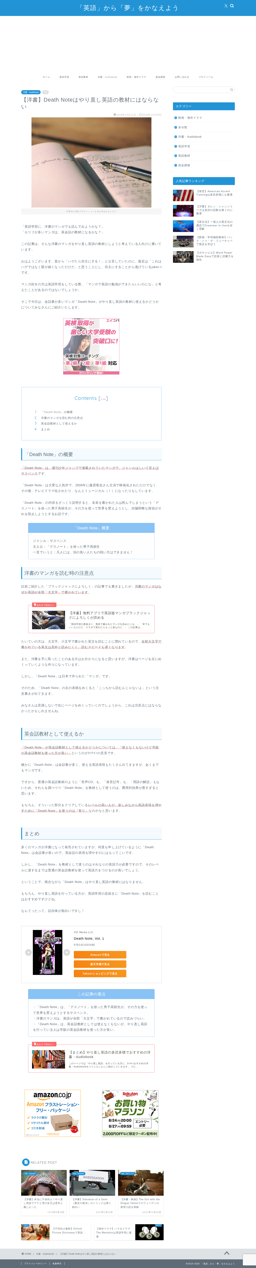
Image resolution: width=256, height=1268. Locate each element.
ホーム (46, 77)
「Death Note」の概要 (57, 412)
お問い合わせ (182, 77)
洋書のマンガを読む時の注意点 (62, 418)
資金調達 (160, 77)
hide (103, 399)
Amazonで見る (100, 954)
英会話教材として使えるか (59, 423)
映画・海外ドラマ (136, 77)
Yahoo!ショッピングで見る (100, 973)
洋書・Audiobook (107, 77)
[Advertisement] (128, 44)
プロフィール (206, 77)
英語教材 (83, 77)
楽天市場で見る (100, 964)
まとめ (45, 429)
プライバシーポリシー (35, 1263)
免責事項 (56, 1263)
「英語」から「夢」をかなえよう (128, 7)
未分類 (182, 127)
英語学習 (64, 77)
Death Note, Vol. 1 (89, 938)
